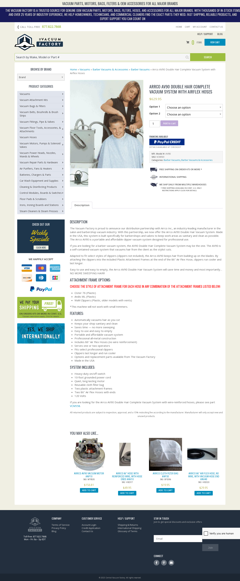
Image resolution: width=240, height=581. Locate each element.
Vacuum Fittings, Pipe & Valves (37, 121)
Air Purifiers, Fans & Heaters (36, 168)
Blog (220, 34)
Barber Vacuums (140, 69)
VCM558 (75, 406)
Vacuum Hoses (28, 137)
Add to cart (169, 123)
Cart (187, 27)
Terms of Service (61, 524)
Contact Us (216, 27)
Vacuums (85, 69)
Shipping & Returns (128, 524)
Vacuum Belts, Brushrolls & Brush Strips (39, 113)
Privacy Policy (59, 528)
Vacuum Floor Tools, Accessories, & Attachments (40, 129)
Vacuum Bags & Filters (33, 106)
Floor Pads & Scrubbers (33, 199)
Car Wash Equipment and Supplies (39, 180)
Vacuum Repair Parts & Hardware (39, 162)
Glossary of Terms (127, 531)
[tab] (82, 205)
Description (81, 205)
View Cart (215, 42)
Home (179, 27)
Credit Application (91, 528)
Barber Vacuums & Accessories (110, 69)
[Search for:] (102, 57)
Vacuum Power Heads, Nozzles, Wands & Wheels (38, 154)
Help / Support (205, 34)
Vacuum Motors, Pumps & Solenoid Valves (40, 145)
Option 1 (154, 106)
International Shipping (129, 528)
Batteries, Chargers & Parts (35, 174)
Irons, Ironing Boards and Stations (39, 205)
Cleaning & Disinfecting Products (38, 187)
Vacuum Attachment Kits (34, 100)
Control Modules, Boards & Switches (41, 192)
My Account (200, 27)
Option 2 (154, 113)
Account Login (89, 524)
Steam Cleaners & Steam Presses (39, 211)
